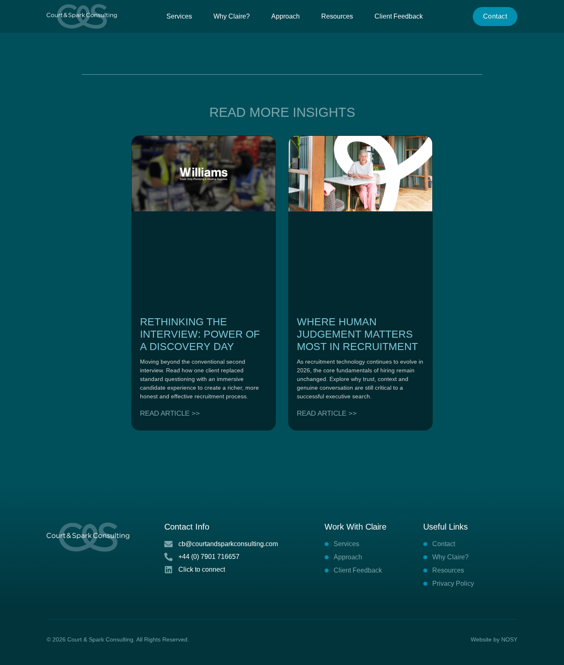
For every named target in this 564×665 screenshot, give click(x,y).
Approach (285, 16)
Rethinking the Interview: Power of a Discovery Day (200, 334)
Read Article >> (170, 413)
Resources (337, 16)
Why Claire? (231, 16)
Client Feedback (398, 16)
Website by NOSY (494, 639)
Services (179, 16)
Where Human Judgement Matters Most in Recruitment (357, 334)
